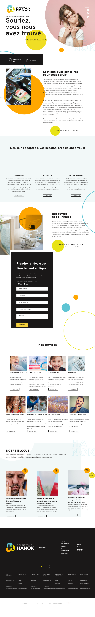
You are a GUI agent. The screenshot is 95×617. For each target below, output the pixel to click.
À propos (63, 541)
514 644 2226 (59, 587)
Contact (79, 546)
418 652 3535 (83, 587)
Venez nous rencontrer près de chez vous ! (71, 246)
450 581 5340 (9, 586)
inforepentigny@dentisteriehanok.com (11, 588)
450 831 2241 (46, 586)
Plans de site (64, 553)
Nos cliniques (65, 543)
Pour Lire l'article (10, 516)
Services (63, 546)
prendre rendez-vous (36, 40)
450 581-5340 (42, 547)
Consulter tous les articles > (91, 475)
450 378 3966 (34, 586)
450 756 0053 (71, 587)
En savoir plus (18, 195)
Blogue (79, 544)
